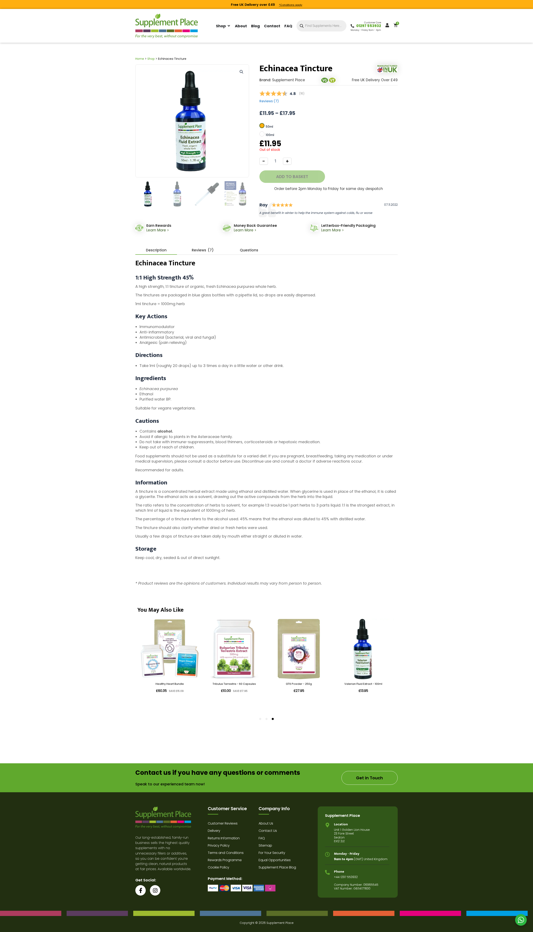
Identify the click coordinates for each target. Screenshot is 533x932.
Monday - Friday (346, 854)
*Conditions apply (290, 5)
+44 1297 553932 (346, 877)
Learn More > (157, 230)
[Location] (327, 825)
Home (139, 59)
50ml (269, 127)
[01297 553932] (352, 26)
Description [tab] (156, 250)
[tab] (202, 250)
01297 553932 (368, 25)
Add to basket (292, 177)
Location (341, 824)
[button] (241, 72)
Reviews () (269, 101)
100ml (270, 135)
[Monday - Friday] (327, 854)
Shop (151, 59)
